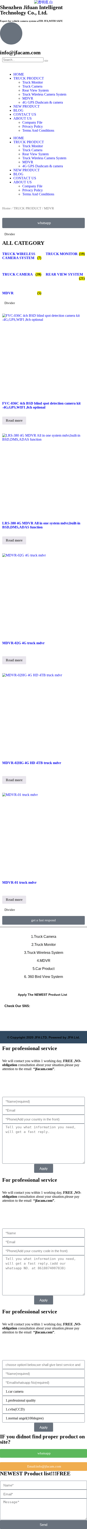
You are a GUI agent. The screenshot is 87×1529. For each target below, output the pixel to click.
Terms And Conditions (38, 130)
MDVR (27, 98)
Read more (14, 420)
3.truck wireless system (43, 953)
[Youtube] (43, 1017)
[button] (43, 920)
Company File (32, 122)
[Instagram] (68, 1017)
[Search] (46, 60)
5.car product (43, 969)
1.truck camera (43, 936)
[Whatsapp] (31, 1017)
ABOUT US (22, 118)
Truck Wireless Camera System (44, 94)
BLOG (18, 110)
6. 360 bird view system (43, 977)
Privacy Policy (32, 126)
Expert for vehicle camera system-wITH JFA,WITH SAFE (31, 21)
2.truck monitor (43, 944)
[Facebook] (55, 1017)
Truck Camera (32, 86)
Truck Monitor (32, 82)
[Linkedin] (19, 1017)
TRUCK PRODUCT (28, 78)
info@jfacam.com (20, 52)
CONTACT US (24, 114)
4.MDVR (43, 961)
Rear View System (35, 90)
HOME (18, 74)
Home (6, 208)
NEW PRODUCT (26, 106)
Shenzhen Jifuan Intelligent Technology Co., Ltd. (31, 10)
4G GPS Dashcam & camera (42, 102)
